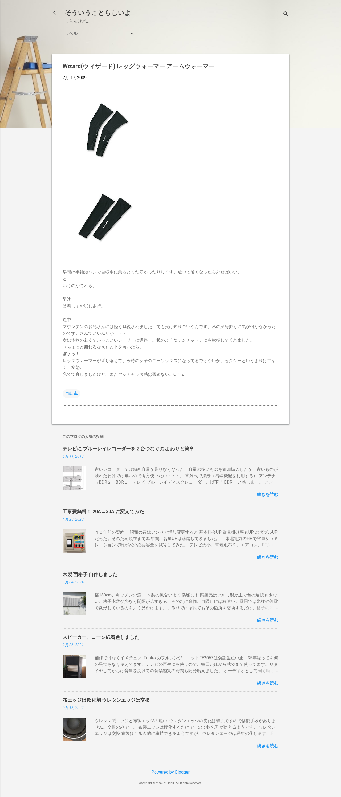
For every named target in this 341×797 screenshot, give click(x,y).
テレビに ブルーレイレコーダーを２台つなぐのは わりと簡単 (128, 448)
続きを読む (267, 494)
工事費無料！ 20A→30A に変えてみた (103, 511)
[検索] (286, 14)
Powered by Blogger (170, 772)
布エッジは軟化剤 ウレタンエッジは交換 (106, 700)
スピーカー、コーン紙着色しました (101, 637)
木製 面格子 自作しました (90, 574)
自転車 (71, 393)
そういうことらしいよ (98, 13)
